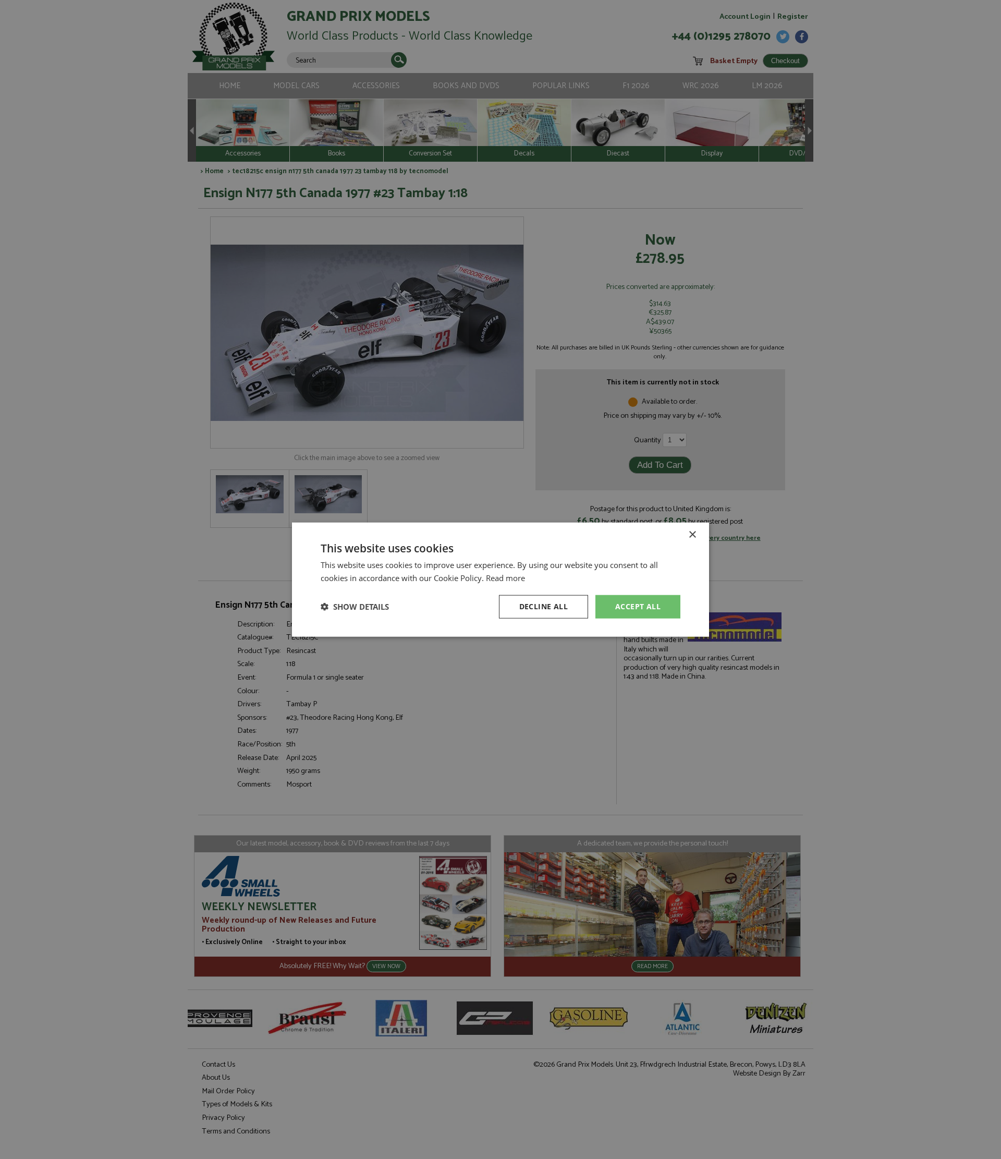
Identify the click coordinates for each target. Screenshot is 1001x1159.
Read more (505, 578)
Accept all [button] (638, 606)
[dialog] (500, 579)
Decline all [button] (543, 606)
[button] (355, 606)
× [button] (692, 535)
